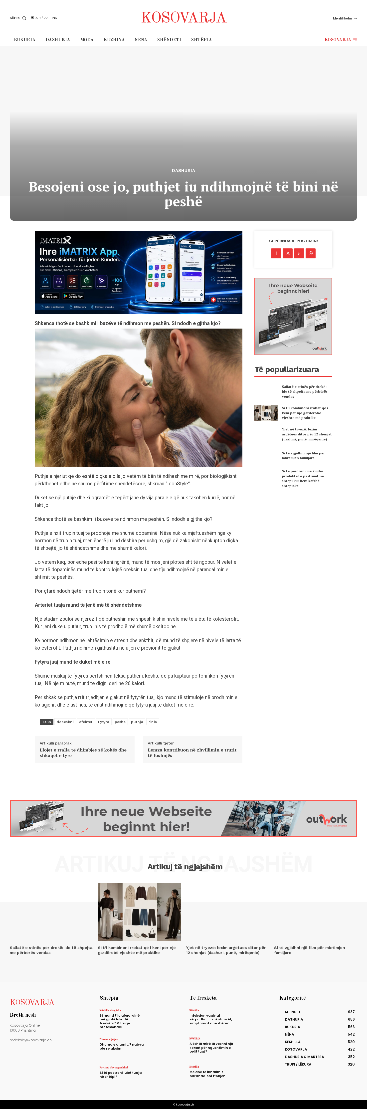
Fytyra (103, 722)
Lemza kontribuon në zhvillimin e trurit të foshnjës (192, 752)
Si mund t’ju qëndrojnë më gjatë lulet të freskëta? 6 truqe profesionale (120, 1021)
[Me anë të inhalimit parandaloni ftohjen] (251, 1076)
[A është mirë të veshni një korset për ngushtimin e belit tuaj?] (251, 1048)
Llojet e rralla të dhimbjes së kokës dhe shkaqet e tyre (83, 752)
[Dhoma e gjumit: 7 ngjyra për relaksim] (162, 1048)
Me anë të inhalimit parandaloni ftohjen (207, 1074)
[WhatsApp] (311, 253)
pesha (120, 722)
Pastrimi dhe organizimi (114, 1067)
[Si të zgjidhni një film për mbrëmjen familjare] (266, 455)
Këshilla (194, 1010)
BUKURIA (194, 1038)
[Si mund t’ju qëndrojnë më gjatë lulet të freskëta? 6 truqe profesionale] (162, 1019)
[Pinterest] (299, 253)
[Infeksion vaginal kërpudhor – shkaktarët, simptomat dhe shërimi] (251, 1019)
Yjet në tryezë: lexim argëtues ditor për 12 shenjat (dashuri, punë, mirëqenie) (307, 434)
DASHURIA (183, 171)
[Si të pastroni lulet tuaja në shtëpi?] (162, 1077)
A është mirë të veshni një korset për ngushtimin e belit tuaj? (211, 1047)
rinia (153, 722)
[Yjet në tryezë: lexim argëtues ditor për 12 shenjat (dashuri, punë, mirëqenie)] (266, 434)
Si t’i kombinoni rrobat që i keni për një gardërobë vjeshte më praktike (305, 412)
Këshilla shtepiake (110, 1010)
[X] (288, 253)
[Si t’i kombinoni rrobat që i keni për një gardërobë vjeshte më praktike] (266, 413)
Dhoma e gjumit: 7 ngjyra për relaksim (122, 1046)
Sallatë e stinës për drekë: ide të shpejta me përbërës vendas (305, 391)
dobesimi (65, 722)
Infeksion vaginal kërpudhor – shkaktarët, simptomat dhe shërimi (210, 1019)
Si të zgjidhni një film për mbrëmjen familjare (303, 455)
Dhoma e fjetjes (109, 1039)
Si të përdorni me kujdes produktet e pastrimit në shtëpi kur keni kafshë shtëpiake (303, 478)
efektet (86, 722)
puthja (137, 722)
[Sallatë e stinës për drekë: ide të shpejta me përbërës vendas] (266, 391)
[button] (19, 17)
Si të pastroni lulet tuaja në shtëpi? (121, 1074)
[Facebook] (276, 253)
